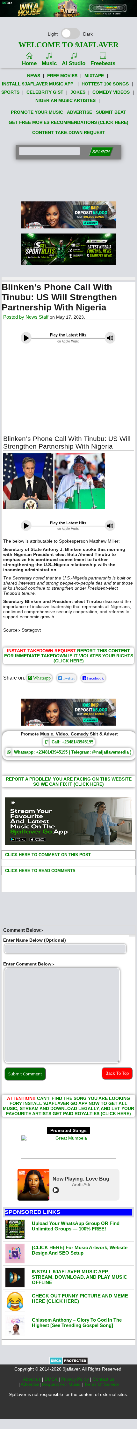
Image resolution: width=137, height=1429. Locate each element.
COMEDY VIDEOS (111, 92)
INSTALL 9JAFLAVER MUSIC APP (37, 83)
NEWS (33, 75)
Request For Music (62, 1384)
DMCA (52, 1379)
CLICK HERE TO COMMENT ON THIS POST (47, 854)
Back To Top (117, 1073)
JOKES (77, 92)
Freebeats (102, 63)
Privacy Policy (75, 1379)
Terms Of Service (101, 1384)
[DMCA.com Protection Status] (68, 1362)
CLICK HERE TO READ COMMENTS (40, 870)
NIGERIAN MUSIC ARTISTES (65, 100)
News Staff (36, 317)
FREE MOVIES (62, 75)
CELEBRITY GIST (44, 92)
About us (32, 1379)
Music (49, 63)
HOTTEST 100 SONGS (105, 83)
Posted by (14, 317)
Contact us (103, 1379)
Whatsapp (41, 678)
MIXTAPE (94, 75)
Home (29, 63)
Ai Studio (73, 63)
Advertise (30, 1384)
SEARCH (100, 151)
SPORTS (10, 92)
